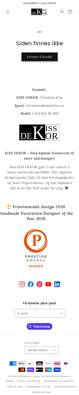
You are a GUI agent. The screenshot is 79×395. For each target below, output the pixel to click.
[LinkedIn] (57, 285)
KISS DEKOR (24, 376)
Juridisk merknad (41, 392)
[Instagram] (22, 285)
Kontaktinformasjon (65, 386)
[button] (7, 12)
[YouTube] (48, 285)
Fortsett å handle (39, 56)
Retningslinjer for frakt (38, 386)
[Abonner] (61, 313)
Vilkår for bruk (15, 386)
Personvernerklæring (28, 381)
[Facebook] (31, 285)
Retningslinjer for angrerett (58, 381)
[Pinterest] (39, 285)
